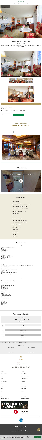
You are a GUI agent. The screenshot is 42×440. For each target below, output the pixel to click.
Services (31, 349)
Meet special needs (31, 347)
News (2, 396)
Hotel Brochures (24, 386)
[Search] (39, 416)
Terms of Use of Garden (25, 398)
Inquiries (3, 114)
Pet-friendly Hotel (11, 352)
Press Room (23, 393)
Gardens (2, 378)
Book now (15, 114)
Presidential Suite (15, 232)
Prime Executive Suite (16, 217)
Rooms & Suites (7, 342)
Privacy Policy (23, 396)
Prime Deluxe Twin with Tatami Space (19, 211)
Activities (2, 383)
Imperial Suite (14, 236)
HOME (2, 342)
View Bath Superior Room (16, 203)
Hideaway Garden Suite (16, 227)
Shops (2, 388)
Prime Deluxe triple (15, 213)
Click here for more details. (7, 132)
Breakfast (11, 349)
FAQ (2, 391)
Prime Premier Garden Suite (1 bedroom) (19, 220)
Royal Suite (14, 234)
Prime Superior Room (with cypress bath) (19, 206)
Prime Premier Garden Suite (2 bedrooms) (19, 222)
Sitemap (22, 391)
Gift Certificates (31, 352)
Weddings (23, 381)
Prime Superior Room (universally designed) (20, 208)
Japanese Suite (15, 226)
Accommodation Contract (5, 398)
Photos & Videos (24, 383)
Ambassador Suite (15, 231)
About (2, 371)
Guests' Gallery (23, 388)
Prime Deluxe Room (15, 209)
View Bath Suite (15, 229)
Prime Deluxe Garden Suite (17, 218)
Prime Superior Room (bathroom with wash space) (21, 204)
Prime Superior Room (16, 201)
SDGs (2, 386)
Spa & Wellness (4, 381)
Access (22, 371)
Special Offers (3, 373)
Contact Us (3, 393)
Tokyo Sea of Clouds (24, 378)
